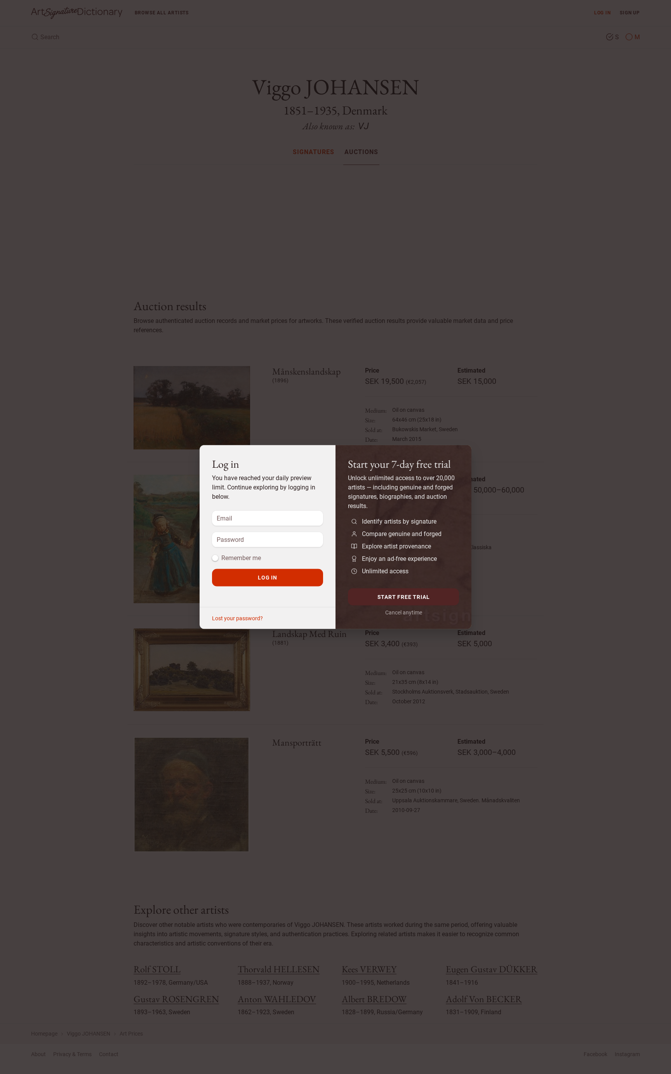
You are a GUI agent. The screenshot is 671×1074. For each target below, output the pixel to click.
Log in (267, 577)
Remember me (241, 558)
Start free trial (403, 596)
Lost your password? (237, 618)
